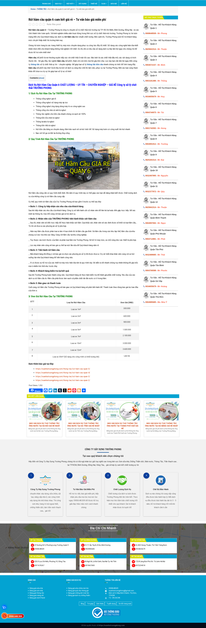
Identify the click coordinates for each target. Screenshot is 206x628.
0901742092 (150, 128)
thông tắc (35, 64)
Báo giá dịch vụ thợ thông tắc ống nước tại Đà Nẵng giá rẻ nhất (161, 424)
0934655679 (150, 97)
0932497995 (150, 176)
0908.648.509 (15, 616)
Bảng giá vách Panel (37, 598)
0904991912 (150, 144)
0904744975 (150, 112)
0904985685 (150, 302)
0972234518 (140, 565)
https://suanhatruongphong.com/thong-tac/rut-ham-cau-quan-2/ (63, 380)
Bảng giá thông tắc (37, 593)
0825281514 (150, 160)
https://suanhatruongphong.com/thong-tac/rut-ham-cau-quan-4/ (63, 373)
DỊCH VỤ (58, 4)
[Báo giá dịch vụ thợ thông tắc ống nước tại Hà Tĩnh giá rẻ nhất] (84, 410)
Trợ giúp (90, 604)
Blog (82, 604)
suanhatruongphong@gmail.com (121, 591)
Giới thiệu (100, 604)
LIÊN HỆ (124, 4)
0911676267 (39, 565)
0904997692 (150, 223)
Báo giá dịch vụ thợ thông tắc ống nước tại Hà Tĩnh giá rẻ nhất (83, 424)
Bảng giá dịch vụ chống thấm (79, 595)
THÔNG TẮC (41, 9)
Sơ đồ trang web (125, 604)
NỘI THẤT (70, 4)
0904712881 (150, 239)
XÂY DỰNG (82, 4)
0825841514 (150, 49)
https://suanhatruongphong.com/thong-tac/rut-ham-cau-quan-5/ (63, 369)
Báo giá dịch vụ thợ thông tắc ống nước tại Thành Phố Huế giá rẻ (122, 426)
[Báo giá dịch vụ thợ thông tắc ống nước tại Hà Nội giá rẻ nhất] (44, 410)
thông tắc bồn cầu (95, 64)
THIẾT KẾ (94, 4)
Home (33, 9)
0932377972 (150, 192)
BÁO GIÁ (114, 4)
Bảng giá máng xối (37, 595)
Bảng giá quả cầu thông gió (78, 591)
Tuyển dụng (111, 604)
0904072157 (150, 65)
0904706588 (150, 271)
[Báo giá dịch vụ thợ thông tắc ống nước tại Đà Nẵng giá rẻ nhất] (162, 410)
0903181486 (150, 81)
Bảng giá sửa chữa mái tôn (78, 588)
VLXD (103, 4)
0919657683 (90, 565)
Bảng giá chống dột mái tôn (78, 593)
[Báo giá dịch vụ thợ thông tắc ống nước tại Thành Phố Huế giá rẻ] (123, 410)
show (41, 78)
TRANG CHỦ (46, 4)
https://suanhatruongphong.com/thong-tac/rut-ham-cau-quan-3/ (63, 376)
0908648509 (150, 33)
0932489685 (150, 255)
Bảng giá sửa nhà (36, 588)
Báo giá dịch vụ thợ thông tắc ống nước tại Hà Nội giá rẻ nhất (44, 424)
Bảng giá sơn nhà (36, 591)
